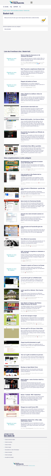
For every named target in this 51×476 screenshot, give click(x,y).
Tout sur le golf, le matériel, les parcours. (32, 355)
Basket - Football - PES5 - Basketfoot (31, 394)
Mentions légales (32, 465)
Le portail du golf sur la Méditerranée (31, 278)
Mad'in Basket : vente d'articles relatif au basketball (32, 380)
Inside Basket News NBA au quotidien (31, 146)
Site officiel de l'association (28, 239)
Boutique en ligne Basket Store (29, 367)
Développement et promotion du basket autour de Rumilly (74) (32, 162)
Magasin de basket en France (29, 81)
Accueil (7, 6)
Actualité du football (9, 457)
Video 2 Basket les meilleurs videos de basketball (31, 94)
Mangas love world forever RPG (29, 407)
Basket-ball (26, 10)
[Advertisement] (25, 40)
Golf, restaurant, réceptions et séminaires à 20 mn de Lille (33, 252)
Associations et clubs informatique (12, 449)
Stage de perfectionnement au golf (30, 342)
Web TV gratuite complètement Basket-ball (32, 69)
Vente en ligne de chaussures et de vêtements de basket (30, 55)
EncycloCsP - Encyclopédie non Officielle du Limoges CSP (32, 132)
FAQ (11, 6)
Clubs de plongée (8, 454)
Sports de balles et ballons (17, 10)
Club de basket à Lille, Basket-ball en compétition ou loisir (31, 175)
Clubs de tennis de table (10, 439)
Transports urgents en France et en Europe (32, 265)
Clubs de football (8, 452)
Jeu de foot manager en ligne (29, 316)
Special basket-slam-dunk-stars (29, 106)
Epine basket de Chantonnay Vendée (31, 201)
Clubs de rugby (8, 447)
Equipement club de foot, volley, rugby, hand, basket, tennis (31, 420)
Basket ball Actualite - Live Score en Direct (32, 119)
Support (15, 6)
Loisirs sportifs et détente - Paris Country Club (32, 290)
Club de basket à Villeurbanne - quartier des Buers (33, 188)
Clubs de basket (7, 29)
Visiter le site (36, 220)
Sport (8, 10)
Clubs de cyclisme (8, 442)
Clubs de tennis (8, 444)
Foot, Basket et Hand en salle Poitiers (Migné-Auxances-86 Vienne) (31, 303)
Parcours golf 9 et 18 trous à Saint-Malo (32, 328)
